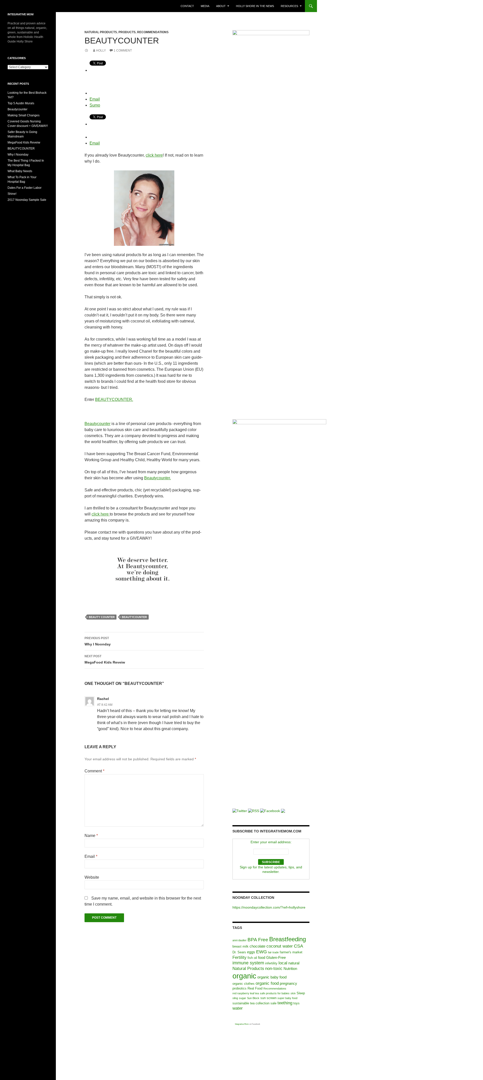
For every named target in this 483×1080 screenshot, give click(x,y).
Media (205, 6)
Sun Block (253, 998)
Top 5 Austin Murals (21, 103)
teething (284, 1003)
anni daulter (239, 940)
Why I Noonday (98, 641)
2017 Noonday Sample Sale (27, 200)
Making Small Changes (23, 115)
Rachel (103, 699)
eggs (251, 952)
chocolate (257, 946)
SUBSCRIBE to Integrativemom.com (266, 831)
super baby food (287, 998)
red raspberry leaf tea (245, 993)
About (221, 6)
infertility (271, 963)
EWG (261, 951)
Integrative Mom (242, 1024)
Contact (187, 6)
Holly (101, 50)
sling (235, 998)
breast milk (240, 946)
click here (154, 155)
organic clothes (243, 983)
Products (127, 32)
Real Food (255, 988)
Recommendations (153, 32)
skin (293, 993)
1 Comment (123, 50)
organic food (267, 983)
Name (91, 835)
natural (293, 963)
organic (244, 976)
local (282, 963)
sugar (242, 998)
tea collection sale (263, 1003)
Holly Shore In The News (255, 6)
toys (296, 1003)
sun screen (268, 998)
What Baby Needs (20, 171)
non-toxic (274, 968)
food (261, 957)
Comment (94, 771)
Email (95, 99)
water (237, 1008)
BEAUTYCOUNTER (134, 617)
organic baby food (272, 977)
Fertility (239, 957)
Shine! (12, 194)
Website (92, 877)
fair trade (273, 952)
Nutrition (290, 968)
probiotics (239, 988)
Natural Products (101, 32)
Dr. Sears (239, 952)
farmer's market (291, 952)
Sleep (301, 993)
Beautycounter (97, 423)
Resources (289, 6)
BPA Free (258, 939)
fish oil (252, 958)
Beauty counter (102, 617)
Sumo (95, 105)
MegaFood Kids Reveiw (105, 659)
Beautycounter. (157, 478)
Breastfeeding (287, 939)
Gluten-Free (276, 957)
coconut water (279, 946)
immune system (248, 962)
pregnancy (288, 983)
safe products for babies (275, 993)
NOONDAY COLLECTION (253, 898)
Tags (237, 928)
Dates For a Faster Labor (25, 188)
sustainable (240, 1003)
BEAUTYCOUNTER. (114, 399)
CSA (298, 946)
